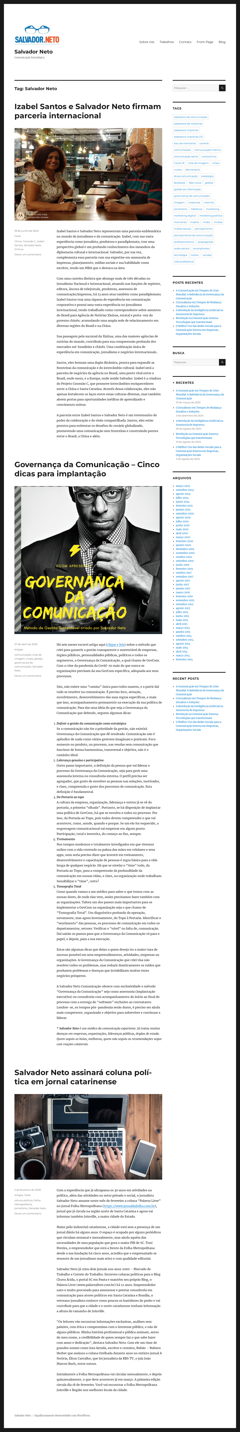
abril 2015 (182, 624)
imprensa (194, 202)
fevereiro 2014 (184, 659)
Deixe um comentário (27, 254)
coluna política (23, 1200)
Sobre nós (146, 42)
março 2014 (183, 655)
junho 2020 (183, 525)
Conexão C (29, 241)
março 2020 (183, 537)
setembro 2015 (185, 604)
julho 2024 (182, 497)
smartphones (201, 248)
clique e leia (115, 644)
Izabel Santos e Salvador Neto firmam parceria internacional (87, 111)
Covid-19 (179, 162)
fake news (195, 182)
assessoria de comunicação (190, 116)
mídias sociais (182, 228)
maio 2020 (182, 529)
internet (209, 202)
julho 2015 (182, 612)
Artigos (18, 649)
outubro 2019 (184, 557)
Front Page (205, 42)
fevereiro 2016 (184, 596)
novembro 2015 (185, 600)
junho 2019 (182, 564)
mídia (206, 222)
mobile (194, 222)
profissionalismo (184, 241)
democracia (192, 169)
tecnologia (180, 254)
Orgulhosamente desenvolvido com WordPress (62, 1415)
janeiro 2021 (183, 509)
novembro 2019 (185, 553)
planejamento (203, 228)
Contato (185, 42)
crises (29, 658)
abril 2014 (182, 651)
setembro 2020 (185, 513)
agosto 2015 (183, 608)
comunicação (22, 654)
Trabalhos (167, 42)
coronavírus (209, 156)
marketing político (211, 215)
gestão (38, 658)
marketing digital (185, 215)
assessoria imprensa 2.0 (188, 136)
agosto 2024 (183, 493)
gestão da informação (187, 189)
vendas (207, 254)
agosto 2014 (183, 643)
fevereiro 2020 (184, 541)
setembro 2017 (185, 576)
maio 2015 (182, 620)
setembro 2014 (185, 639)
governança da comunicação (192, 195)
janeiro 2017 (183, 588)
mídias (218, 222)
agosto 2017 (183, 580)
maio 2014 (182, 647)
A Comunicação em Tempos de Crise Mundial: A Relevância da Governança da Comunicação (200, 294)
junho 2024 (183, 501)
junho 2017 (182, 584)
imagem (179, 202)
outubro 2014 (184, 635)
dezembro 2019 (185, 549)
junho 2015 (182, 616)
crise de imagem (198, 162)
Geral (17, 236)
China (18, 241)
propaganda (205, 241)
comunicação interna (207, 149)
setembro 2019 (185, 561)
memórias (180, 222)
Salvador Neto (33, 51)
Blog (222, 42)
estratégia (207, 176)
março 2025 (183, 486)
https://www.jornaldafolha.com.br (129, 1206)
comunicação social (186, 156)
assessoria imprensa (186, 130)
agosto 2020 (183, 517)
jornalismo (21, 1208)
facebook (179, 182)
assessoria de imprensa (188, 123)
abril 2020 (182, 533)
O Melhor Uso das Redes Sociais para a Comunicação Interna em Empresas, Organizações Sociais (198, 330)
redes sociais (181, 248)
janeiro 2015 (183, 631)
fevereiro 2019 (184, 568)
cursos (178, 169)
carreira (204, 143)
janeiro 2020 (183, 545)
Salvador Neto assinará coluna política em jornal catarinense (83, 1077)
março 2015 (183, 628)
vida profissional (184, 261)
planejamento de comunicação (193, 235)
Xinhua (18, 249)
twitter (195, 254)
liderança (196, 208)
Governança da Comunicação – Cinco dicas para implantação (87, 469)
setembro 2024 (185, 490)
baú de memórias (185, 143)
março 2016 (183, 592)
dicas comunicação (186, 176)
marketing (212, 208)
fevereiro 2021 (184, 505)
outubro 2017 (184, 572)
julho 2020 (182, 521)
